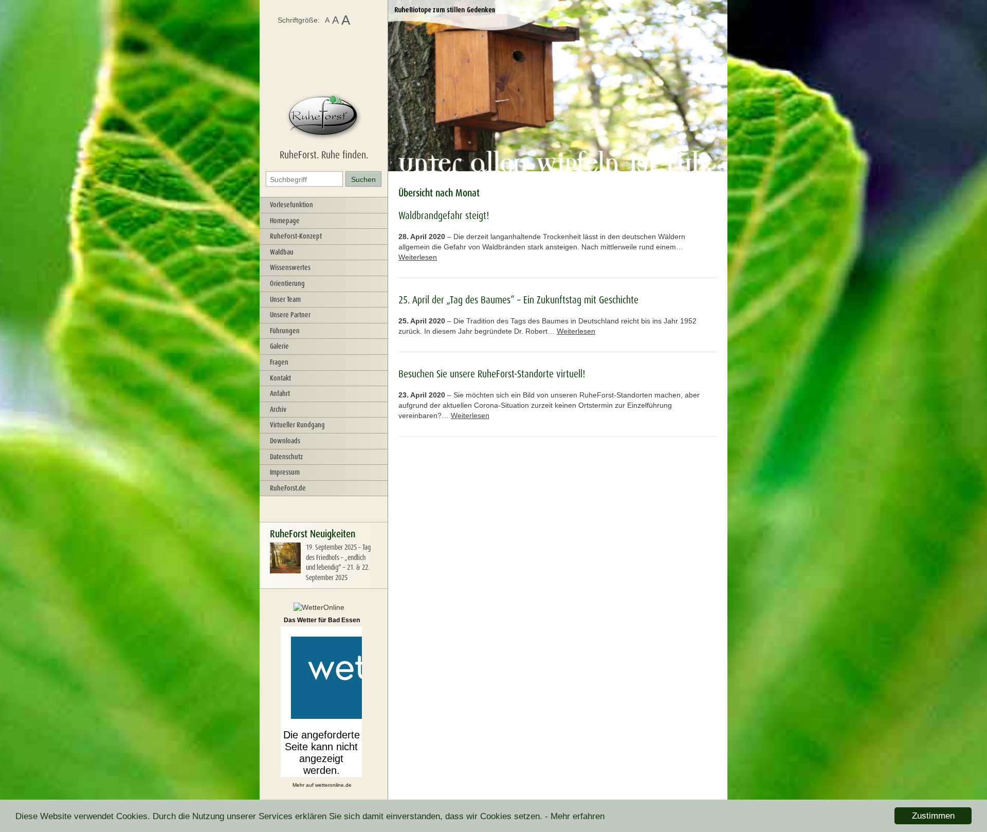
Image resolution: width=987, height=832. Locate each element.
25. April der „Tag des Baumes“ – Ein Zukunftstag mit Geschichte (518, 299)
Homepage (285, 220)
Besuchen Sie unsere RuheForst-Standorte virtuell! (491, 374)
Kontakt (280, 378)
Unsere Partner (290, 314)
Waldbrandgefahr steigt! (443, 215)
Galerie (279, 346)
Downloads (285, 440)
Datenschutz (286, 456)
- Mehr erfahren (575, 816)
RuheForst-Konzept (296, 236)
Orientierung (287, 283)
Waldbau (282, 252)
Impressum (285, 472)
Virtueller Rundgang (297, 424)
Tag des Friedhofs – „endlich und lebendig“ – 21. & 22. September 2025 (338, 562)
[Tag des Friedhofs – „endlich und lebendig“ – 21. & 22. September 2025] (285, 570)
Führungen (285, 330)
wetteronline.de (333, 785)
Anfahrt (280, 393)
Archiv (278, 409)
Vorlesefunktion (291, 204)
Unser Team (285, 299)
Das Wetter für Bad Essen (322, 620)
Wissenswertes (290, 267)
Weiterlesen (417, 257)
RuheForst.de (288, 488)
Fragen (279, 362)
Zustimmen (933, 816)
